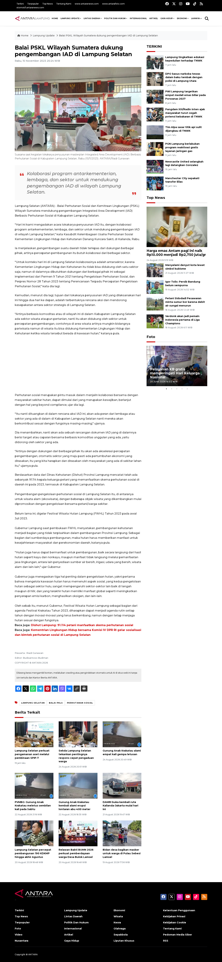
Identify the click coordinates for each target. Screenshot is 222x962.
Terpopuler (33, 3)
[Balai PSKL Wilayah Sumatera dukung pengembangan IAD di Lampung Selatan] (177, 226)
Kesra (117, 922)
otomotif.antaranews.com (30, 7)
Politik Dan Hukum (115, 18)
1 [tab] (166, 388)
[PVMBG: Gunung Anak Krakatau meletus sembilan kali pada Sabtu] (34, 785)
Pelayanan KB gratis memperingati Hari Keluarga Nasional (175, 373)
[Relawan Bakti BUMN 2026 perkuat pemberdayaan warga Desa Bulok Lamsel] (78, 833)
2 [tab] (171, 388)
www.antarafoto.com (113, 3)
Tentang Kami (63, 3)
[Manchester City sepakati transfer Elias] (155, 183)
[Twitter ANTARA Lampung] (174, 3)
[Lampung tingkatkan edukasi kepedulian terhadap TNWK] (155, 62)
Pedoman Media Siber (177, 934)
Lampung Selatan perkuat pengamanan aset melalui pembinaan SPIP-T (32, 754)
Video (18, 934)
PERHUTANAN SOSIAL (80, 703)
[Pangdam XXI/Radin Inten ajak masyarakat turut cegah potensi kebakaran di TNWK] (155, 114)
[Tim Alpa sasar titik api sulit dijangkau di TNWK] (155, 132)
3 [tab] (177, 388)
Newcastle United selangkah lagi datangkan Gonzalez (184, 163)
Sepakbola (121, 934)
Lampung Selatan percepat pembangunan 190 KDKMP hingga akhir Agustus (33, 853)
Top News (47, 3)
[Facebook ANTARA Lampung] (167, 3)
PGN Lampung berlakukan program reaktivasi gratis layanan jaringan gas (182, 147)
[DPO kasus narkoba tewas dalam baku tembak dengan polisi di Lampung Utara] (155, 78)
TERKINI (154, 46)
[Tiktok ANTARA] (194, 3)
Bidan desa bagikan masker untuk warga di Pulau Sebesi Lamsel (121, 853)
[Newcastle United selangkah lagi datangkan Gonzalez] (155, 166)
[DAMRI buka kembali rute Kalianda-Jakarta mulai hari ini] (122, 785)
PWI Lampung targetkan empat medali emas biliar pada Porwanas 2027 (185, 95)
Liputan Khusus (124, 940)
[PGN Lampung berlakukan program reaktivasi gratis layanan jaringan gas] (155, 148)
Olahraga (120, 928)
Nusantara (21, 940)
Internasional (138, 18)
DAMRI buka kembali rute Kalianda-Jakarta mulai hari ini (120, 806)
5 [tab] (187, 388)
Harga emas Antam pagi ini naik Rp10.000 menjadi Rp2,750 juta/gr (176, 253)
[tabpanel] (177, 366)
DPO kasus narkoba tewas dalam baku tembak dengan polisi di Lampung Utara (183, 77)
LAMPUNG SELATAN (33, 703)
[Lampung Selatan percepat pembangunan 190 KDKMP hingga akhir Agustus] (34, 833)
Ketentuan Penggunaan (179, 910)
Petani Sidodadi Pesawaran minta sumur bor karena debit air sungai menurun (185, 302)
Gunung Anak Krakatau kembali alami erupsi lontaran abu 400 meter (74, 806)
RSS (165, 940)
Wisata (118, 916)
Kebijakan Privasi (174, 916)
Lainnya (195, 18)
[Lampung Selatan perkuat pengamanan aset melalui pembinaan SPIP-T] (34, 734)
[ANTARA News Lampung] (32, 18)
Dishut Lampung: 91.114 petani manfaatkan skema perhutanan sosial (82, 625)
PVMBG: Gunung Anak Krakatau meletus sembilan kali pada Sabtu (33, 806)
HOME (55, 18)
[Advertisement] (78, 364)
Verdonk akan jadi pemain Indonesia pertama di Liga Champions (182, 320)
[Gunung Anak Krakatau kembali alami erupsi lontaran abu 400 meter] (78, 785)
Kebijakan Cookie (174, 922)
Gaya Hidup (166, 18)
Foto (151, 337)
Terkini (20, 3)
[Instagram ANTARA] (180, 3)
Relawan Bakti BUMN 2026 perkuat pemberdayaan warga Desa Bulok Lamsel (76, 853)
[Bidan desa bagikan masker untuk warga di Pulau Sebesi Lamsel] (122, 833)
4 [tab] (182, 388)
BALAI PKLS (56, 703)
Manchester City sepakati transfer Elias (182, 180)
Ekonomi (182, 18)
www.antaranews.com (87, 3)
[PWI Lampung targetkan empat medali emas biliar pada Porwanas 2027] (155, 96)
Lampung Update (70, 18)
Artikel (153, 18)
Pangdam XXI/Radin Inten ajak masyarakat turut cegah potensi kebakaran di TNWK (185, 113)
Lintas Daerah (92, 18)
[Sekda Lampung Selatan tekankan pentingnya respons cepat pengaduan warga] (78, 734)
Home (24, 35)
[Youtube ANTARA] (188, 3)
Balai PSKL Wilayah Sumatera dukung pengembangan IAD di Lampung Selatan (108, 35)
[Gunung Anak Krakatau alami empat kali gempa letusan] (122, 734)
